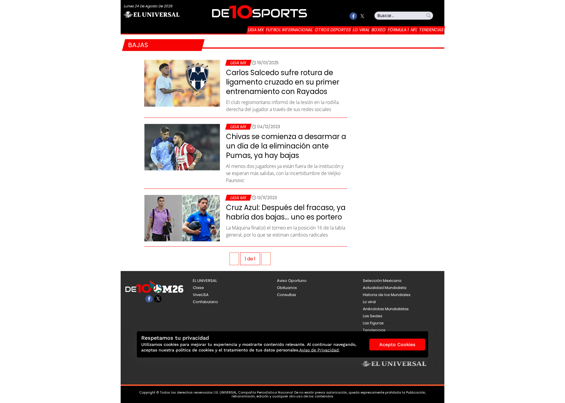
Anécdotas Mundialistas (386, 309)
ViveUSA (201, 295)
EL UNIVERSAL (205, 280)
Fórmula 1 (398, 30)
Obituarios (287, 287)
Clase (198, 287)
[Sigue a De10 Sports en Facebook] (353, 16)
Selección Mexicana (382, 280)
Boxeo (378, 30)
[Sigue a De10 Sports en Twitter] (362, 16)
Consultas (286, 295)
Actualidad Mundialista (384, 287)
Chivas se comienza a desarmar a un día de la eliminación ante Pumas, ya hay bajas (286, 146)
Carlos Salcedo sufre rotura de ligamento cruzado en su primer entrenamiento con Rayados (282, 82)
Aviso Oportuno (292, 280)
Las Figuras (373, 323)
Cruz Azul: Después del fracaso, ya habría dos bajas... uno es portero (285, 212)
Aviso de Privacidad (319, 350)
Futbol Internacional (289, 30)
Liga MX (256, 30)
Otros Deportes (332, 30)
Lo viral (361, 30)
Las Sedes (372, 316)
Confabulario (205, 302)
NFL (414, 30)
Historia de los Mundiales (387, 295)
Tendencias (431, 30)
